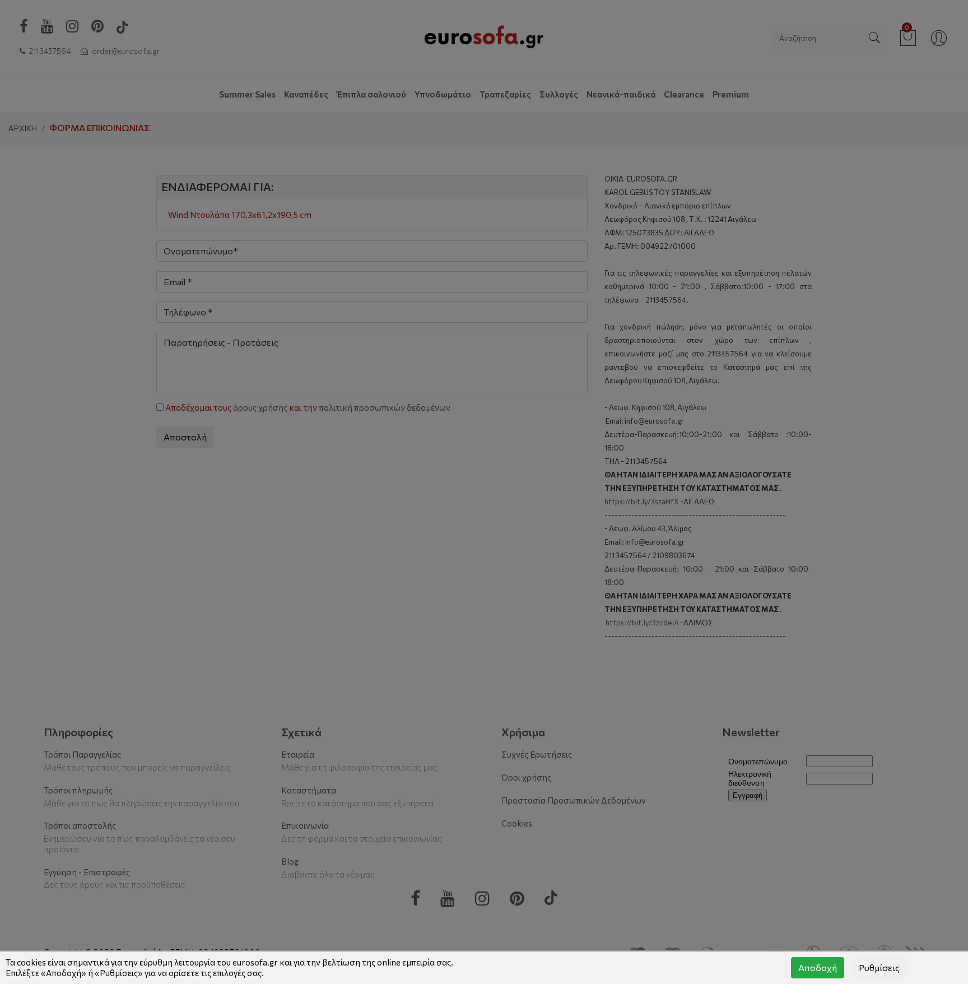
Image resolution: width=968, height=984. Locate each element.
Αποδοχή (817, 967)
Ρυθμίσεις (879, 967)
